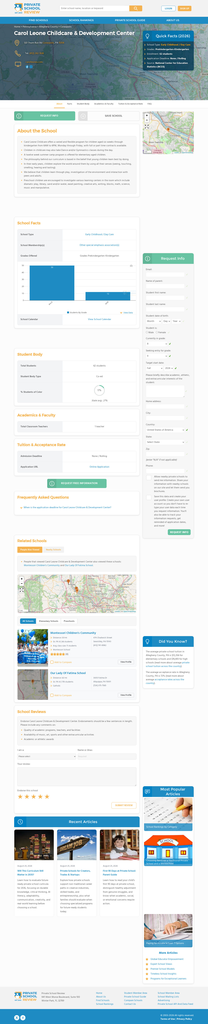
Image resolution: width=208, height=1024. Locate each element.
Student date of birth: (157, 316)
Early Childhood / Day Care (175, 45)
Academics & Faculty (103, 104)
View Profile (125, 662)
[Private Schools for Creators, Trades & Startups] (77, 845)
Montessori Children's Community (42, 565)
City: (148, 413)
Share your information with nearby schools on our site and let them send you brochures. (172, 484)
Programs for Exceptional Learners (168, 979)
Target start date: (155, 363)
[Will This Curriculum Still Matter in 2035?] (34, 845)
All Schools (28, 621)
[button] (20, 797)
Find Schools (102, 1000)
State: (149, 437)
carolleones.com (34, 62)
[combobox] (92, 8)
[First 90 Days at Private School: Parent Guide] (119, 845)
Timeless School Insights (163, 974)
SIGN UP (184, 9)
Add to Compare (63, 662)
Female (162, 332)
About (59, 104)
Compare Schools (133, 1000)
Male (151, 332)
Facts (69, 104)
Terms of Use (167, 1019)
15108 (61, 43)
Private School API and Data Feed (175, 1004)
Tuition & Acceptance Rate (130, 104)
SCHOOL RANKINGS (81, 20)
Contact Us (130, 1004)
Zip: (148, 449)
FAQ (150, 104)
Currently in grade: (155, 339)
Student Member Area (135, 993)
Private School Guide (135, 997)
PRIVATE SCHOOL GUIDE (130, 20)
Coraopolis (48, 43)
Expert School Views (161, 964)
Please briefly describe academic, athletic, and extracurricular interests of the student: (168, 378)
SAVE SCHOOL (113, 116)
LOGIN (168, 9)
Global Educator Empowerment (167, 959)
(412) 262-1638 (36, 53)
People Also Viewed (29, 549)
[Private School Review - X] (16, 1018)
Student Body (83, 104)
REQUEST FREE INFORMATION (79, 483)
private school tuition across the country (167, 664)
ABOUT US (172, 20)
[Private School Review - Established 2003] (27, 8)
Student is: (151, 328)
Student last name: (156, 304)
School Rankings (104, 1004)
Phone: (149, 466)
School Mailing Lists (168, 997)
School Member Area (169, 993)
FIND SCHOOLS (38, 20)
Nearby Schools (53, 549)
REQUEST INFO (49, 116)
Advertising (164, 1000)
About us (101, 997)
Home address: (153, 401)
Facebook (23, 1018)
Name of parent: (154, 281)
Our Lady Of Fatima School (79, 565)
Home (99, 993)
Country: (150, 425)
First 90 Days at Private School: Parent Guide (119, 873)
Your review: (23, 764)
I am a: (20, 750)
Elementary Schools (48, 621)
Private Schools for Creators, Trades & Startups (75, 873)
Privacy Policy (184, 1019)
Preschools (69, 621)
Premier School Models (163, 969)
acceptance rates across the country (165, 681)
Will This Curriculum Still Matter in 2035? (30, 873)
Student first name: (156, 293)
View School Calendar (99, 319)
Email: (149, 269)
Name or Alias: (85, 750)
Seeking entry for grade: (158, 351)
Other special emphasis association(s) (99, 245)
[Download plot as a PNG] (131, 265)
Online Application (99, 467)
